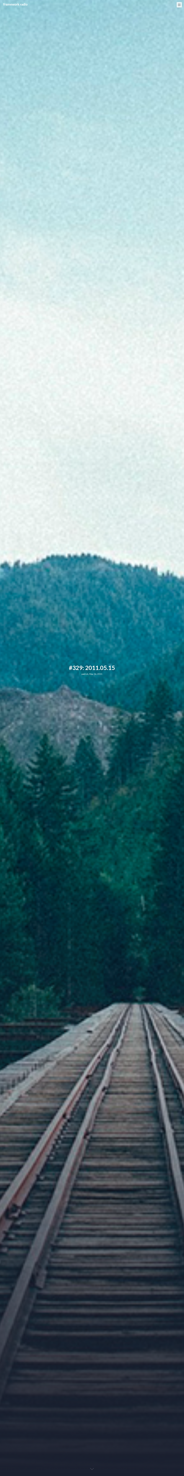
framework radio (15, 4)
